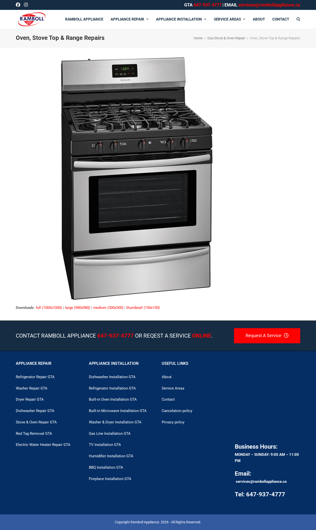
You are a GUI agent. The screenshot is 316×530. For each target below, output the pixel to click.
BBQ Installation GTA (106, 467)
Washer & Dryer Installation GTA (115, 422)
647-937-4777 (208, 4)
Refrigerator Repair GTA (35, 377)
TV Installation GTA (105, 444)
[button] (298, 19)
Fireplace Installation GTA (110, 479)
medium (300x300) (108, 307)
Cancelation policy (177, 411)
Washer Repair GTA (31, 388)
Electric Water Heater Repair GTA (43, 444)
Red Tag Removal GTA (34, 433)
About (167, 377)
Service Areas (173, 388)
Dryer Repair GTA (30, 399)
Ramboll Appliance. (145, 522)
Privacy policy (173, 422)
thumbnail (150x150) (143, 307)
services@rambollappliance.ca (261, 481)
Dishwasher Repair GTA (35, 411)
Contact (168, 399)
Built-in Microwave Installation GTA (118, 411)
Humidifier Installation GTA (111, 456)
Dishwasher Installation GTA (112, 377)
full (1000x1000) (49, 307)
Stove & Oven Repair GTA (36, 422)
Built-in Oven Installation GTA (113, 399)
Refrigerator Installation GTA (112, 388)
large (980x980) (77, 307)
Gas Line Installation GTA (110, 433)
